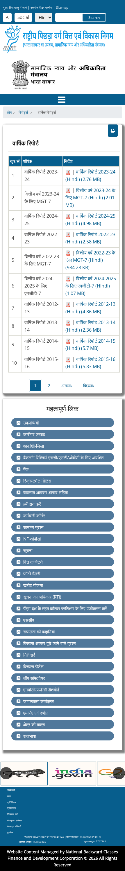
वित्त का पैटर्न (33, 562)
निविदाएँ (29, 655)
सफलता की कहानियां (39, 632)
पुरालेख (10, 832)
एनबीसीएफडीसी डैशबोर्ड (41, 690)
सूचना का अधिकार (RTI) (42, 597)
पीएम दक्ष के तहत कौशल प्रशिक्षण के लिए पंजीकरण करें (65, 608)
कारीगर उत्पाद (34, 434)
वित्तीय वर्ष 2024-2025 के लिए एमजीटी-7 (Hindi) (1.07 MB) (90, 286)
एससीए (28, 620)
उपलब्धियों (31, 423)
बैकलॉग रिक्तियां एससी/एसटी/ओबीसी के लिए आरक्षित (63, 457)
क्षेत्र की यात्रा (34, 724)
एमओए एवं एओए (35, 713)
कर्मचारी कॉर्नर (34, 515)
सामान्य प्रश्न (33, 527)
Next (119, 773)
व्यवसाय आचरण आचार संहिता (45, 492)
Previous (6, 773)
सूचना (27, 550)
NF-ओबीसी (32, 539)
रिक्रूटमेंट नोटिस (37, 481)
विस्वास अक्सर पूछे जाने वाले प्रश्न (49, 643)
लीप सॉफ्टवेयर (34, 678)
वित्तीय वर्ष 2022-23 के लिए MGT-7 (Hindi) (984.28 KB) (90, 260)
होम (9, 112)
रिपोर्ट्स (24, 112)
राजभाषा (29, 736)
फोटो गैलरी (31, 574)
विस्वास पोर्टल (33, 666)
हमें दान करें (32, 504)
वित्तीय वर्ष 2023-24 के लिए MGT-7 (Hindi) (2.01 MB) (90, 197)
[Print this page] (113, 130)
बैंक (25, 469)
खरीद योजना (33, 585)
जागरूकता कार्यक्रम (38, 701)
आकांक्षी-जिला (33, 446)
